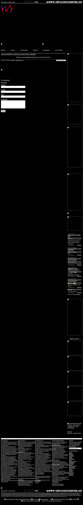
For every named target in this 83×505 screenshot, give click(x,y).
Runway (71, 464)
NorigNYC (72, 272)
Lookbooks (71, 463)
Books (70, 460)
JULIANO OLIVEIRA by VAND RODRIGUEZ (74, 249)
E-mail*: (3, 90)
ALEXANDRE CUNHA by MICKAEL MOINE (18, 55)
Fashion (71, 458)
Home (70, 452)
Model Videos (72, 468)
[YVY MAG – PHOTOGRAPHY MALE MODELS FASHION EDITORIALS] (47, 2)
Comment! (12, 60)
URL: (2, 94)
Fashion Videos (72, 466)
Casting (70, 471)
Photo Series (72, 467)
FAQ (13, 2)
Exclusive (71, 474)
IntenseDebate (77, 294)
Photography (72, 459)
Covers (70, 469)
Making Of (71, 475)
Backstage (71, 470)
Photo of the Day (72, 461)
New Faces (71, 472)
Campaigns (71, 455)
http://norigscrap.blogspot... (74, 274)
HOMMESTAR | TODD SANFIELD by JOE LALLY (73, 269)
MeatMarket (71, 462)
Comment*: (4, 99)
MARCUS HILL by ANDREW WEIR (74, 236)
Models (70, 457)
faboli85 (71, 283)
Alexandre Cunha (31, 57)
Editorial (71, 453)
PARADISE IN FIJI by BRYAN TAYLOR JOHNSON (74, 259)
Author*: (3, 85)
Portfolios (71, 454)
